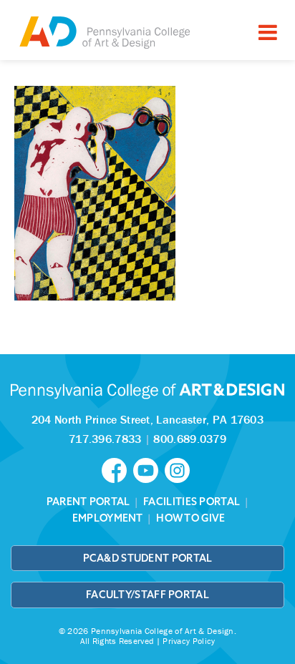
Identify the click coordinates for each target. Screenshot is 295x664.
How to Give (190, 518)
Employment (107, 518)
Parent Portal (88, 501)
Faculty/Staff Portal (147, 594)
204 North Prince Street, (147, 419)
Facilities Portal (191, 501)
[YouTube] (149, 469)
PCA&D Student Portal (148, 558)
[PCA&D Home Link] (104, 32)
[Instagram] (179, 469)
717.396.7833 (105, 438)
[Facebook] (117, 469)
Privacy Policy (189, 640)
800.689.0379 (189, 438)
